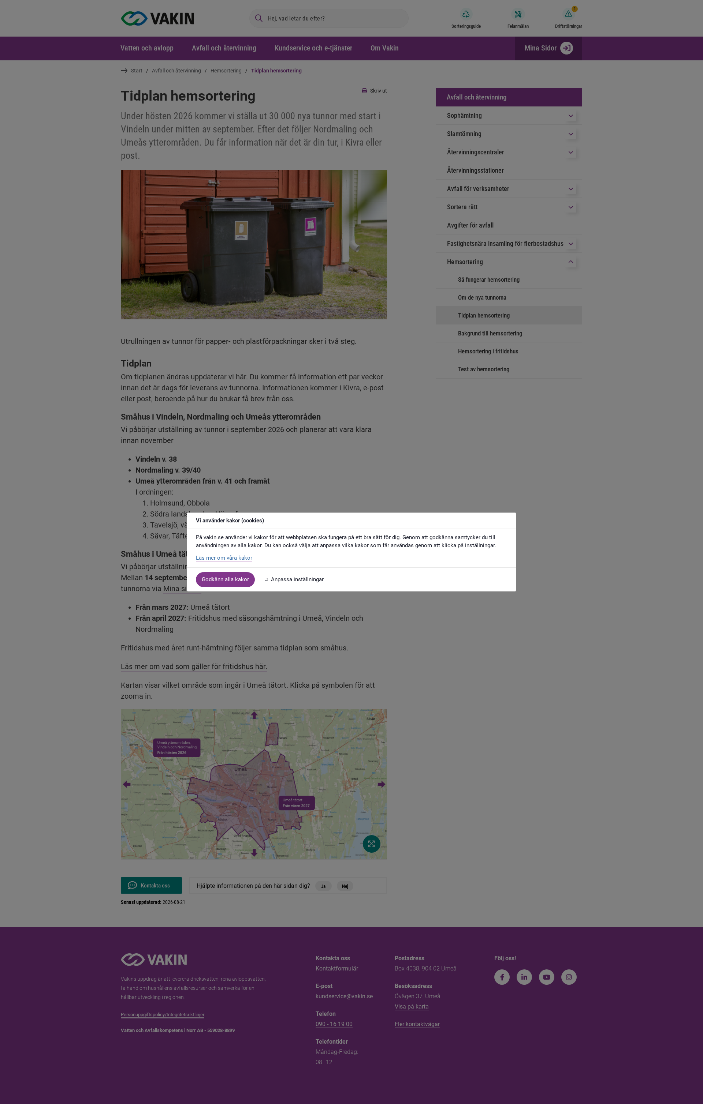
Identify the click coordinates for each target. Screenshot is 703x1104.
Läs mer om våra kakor (224, 558)
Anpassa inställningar (297, 579)
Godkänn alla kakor (225, 579)
